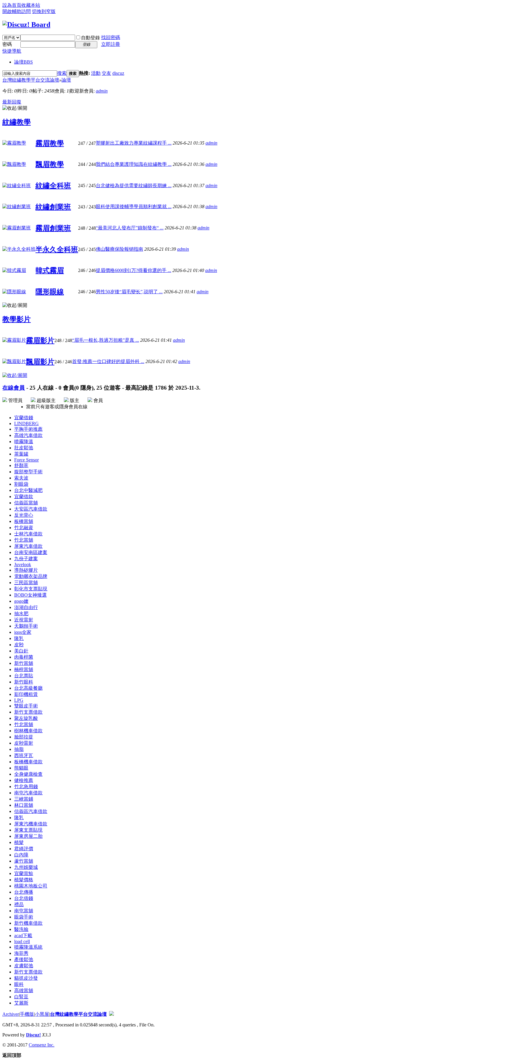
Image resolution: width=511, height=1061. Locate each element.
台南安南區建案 (30, 552)
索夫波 (21, 477)
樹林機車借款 (28, 730)
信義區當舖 (26, 502)
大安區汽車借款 (30, 508)
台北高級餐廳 (28, 688)
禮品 (19, 904)
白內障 (21, 854)
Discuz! (33, 1034)
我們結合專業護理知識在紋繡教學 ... (134, 164)
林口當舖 (23, 805)
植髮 (19, 842)
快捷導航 (11, 51)
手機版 (27, 1014)
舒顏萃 (21, 465)
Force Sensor (26, 459)
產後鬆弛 (23, 959)
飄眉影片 (40, 362)
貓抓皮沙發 (26, 978)
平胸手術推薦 (28, 429)
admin (102, 90)
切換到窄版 (44, 11)
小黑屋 (42, 1014)
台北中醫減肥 (28, 490)
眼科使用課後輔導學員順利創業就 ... (134, 206)
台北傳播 (23, 892)
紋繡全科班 (53, 185)
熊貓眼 (21, 767)
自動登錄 (90, 37)
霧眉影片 (40, 340)
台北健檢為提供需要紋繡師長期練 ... (134, 185)
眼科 (19, 984)
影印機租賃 (26, 694)
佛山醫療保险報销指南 (119, 249)
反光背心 (23, 515)
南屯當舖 (23, 910)
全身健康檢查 (28, 774)
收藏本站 (30, 5)
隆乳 (19, 638)
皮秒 (19, 644)
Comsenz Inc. (41, 1044)
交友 (106, 73)
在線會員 (13, 388)
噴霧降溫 (23, 441)
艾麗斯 (21, 1002)
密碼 (7, 44)
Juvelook (22, 564)
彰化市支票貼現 (30, 588)
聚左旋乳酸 (26, 718)
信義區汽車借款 (30, 811)
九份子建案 (26, 558)
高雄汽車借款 (28, 435)
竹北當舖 (23, 539)
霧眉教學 (49, 143)
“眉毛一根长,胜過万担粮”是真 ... (105, 340)
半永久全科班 (56, 249)
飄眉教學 (49, 164)
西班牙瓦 (23, 755)
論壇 (23, 61)
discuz (118, 73)
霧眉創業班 (53, 228)
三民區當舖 (26, 582)
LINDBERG (26, 423)
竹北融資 (23, 527)
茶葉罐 (21, 453)
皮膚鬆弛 (23, 965)
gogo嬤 (21, 601)
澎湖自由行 (26, 607)
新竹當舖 (23, 663)
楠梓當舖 (23, 669)
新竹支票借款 (28, 712)
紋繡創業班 (53, 207)
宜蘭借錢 (23, 417)
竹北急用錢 (26, 786)
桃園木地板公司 (30, 885)
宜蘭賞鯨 (23, 873)
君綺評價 (23, 848)
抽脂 (19, 749)
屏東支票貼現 (28, 829)
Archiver (10, 1014)
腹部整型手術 (28, 471)
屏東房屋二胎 (28, 836)
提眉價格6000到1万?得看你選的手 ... (133, 270)
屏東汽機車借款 (30, 823)
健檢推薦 (23, 780)
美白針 (21, 650)
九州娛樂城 (26, 867)
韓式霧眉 (49, 270)
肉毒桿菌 (23, 657)
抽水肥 (21, 613)
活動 (96, 73)
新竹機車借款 (28, 923)
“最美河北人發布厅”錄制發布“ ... (130, 227)
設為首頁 (11, 5)
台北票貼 (23, 675)
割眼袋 (21, 484)
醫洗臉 (21, 929)
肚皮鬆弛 (23, 447)
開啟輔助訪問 (16, 11)
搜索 (62, 73)
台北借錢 (23, 898)
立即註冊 (110, 44)
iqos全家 (22, 632)
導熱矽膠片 (26, 570)
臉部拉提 (23, 736)
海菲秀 (21, 953)
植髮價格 (23, 879)
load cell (22, 941)
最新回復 (11, 101)
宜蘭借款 (23, 496)
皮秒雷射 (23, 743)
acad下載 (23, 935)
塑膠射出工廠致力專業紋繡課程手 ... (134, 142)
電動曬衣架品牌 (30, 576)
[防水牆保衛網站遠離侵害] (111, 1014)
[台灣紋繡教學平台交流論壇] (26, 24)
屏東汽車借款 (28, 546)
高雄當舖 (23, 990)
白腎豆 (21, 996)
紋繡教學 (16, 122)
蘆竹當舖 (23, 861)
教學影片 (16, 319)
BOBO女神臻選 (30, 594)
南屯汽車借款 (28, 792)
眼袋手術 (23, 916)
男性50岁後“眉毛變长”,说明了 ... (129, 291)
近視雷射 (23, 619)
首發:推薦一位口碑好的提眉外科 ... (108, 361)
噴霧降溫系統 (28, 947)
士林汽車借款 (28, 533)
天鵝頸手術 (26, 625)
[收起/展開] (14, 108)
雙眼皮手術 (26, 705)
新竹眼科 (23, 681)
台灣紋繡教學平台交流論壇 (30, 79)
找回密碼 (110, 37)
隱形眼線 (49, 292)
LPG (18, 700)
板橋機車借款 (28, 761)
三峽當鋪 (23, 798)
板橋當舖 (23, 521)
